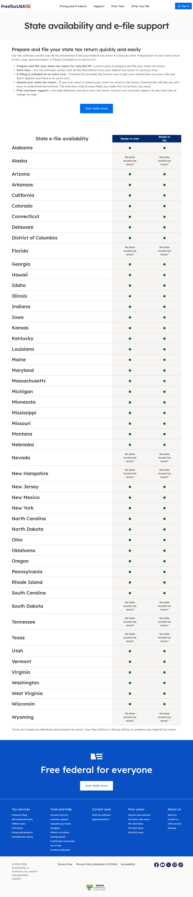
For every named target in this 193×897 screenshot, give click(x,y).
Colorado (22, 206)
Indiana (21, 306)
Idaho (19, 285)
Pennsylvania (27, 572)
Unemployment (58, 836)
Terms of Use (65, 864)
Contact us (173, 819)
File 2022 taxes (135, 832)
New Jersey (25, 487)
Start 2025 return (96, 108)
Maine (19, 359)
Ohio (17, 540)
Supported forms (100, 819)
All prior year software (139, 815)
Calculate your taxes (60, 823)
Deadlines (55, 828)
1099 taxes (17, 828)
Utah (17, 651)
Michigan (22, 391)
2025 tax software (101, 815)
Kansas (20, 328)
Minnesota (24, 402)
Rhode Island (27, 582)
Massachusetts (29, 381)
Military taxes (18, 823)
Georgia (21, 264)
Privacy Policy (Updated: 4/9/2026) (96, 864)
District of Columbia (34, 238)
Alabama (22, 148)
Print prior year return (139, 819)
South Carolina (29, 593)
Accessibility (128, 864)
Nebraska (23, 444)
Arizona (21, 174)
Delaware (22, 227)
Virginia (21, 672)
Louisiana (23, 349)
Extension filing (19, 815)
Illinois (19, 296)
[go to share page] (168, 864)
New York (23, 508)
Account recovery (59, 815)
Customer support (59, 819)
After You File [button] (140, 6)
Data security (174, 823)
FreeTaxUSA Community (62, 841)
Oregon (20, 561)
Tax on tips (55, 845)
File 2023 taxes (135, 828)
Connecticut (25, 216)
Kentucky (22, 338)
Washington (25, 683)
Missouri (21, 423)
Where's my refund (59, 832)
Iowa (18, 317)
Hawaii (20, 275)
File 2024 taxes (135, 823)
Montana (22, 434)
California (23, 195)
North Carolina (29, 518)
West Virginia (27, 693)
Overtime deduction (60, 850)
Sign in (185, 6)
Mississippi (24, 413)
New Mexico (26, 497)
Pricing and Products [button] (73, 6)
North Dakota (27, 529)
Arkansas (22, 185)
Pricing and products (22, 832)
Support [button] (99, 6)
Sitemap (172, 828)
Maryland (23, 370)
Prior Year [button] (117, 6)
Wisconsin (23, 704)
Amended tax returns (22, 836)
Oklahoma (23, 550)
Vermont (21, 661)
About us (172, 815)
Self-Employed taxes (22, 819)
